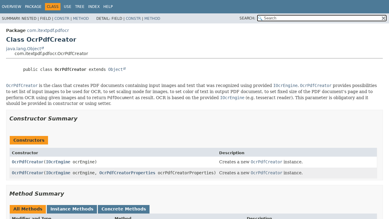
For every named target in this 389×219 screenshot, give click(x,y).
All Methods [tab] (27, 209)
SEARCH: (247, 18)
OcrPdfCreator (27, 161)
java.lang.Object (23, 48)
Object (115, 69)
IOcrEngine (58, 161)
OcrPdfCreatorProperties (127, 172)
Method (81, 18)
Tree (79, 7)
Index (94, 7)
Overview (11, 7)
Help (108, 7)
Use (67, 7)
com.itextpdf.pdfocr (48, 30)
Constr (61, 18)
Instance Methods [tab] (71, 209)
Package (33, 7)
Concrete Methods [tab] (124, 209)
